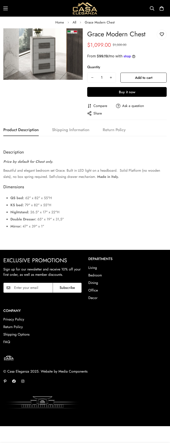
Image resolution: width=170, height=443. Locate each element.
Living (92, 267)
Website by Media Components (64, 371)
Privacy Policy (13, 319)
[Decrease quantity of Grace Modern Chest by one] (92, 77)
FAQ (6, 341)
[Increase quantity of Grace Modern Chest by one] (111, 77)
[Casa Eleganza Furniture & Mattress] (85, 8)
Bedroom (95, 275)
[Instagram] (23, 381)
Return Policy (13, 326)
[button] (161, 8)
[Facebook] (14, 381)
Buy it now (127, 92)
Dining (93, 282)
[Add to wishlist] (162, 34)
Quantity (93, 67)
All (74, 22)
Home (59, 22)
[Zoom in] (73, 38)
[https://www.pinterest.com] (5, 381)
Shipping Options (16, 334)
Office (93, 290)
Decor (92, 297)
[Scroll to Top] (161, 419)
